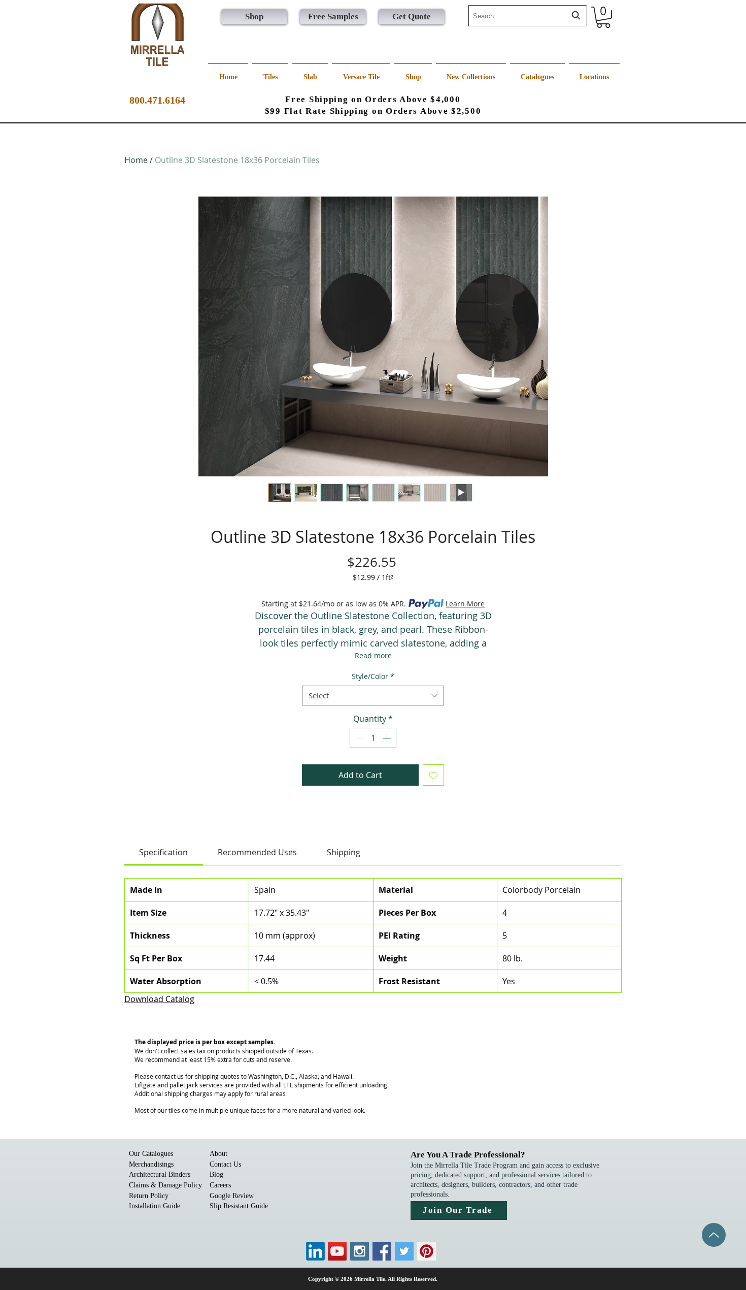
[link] (163, 852)
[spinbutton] (373, 738)
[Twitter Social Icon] (404, 1251)
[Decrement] (358, 738)
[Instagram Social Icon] (359, 1251)
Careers (220, 1185)
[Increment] (388, 738)
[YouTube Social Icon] (337, 1251)
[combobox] (527, 15)
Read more (373, 655)
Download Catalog (159, 999)
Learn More (465, 603)
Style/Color (373, 676)
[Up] (714, 1235)
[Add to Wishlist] (433, 775)
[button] (603, 17)
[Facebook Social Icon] (381, 1251)
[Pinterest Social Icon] (426, 1251)
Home (136, 160)
